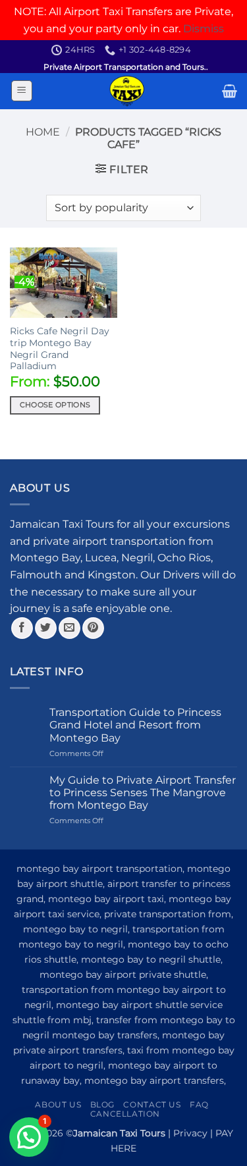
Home (43, 132)
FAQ (199, 1104)
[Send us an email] (69, 628)
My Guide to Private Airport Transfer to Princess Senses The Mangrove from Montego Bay (142, 792)
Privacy (190, 1133)
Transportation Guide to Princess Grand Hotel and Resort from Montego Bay (135, 725)
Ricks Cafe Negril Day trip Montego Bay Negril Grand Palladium (59, 348)
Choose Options (55, 404)
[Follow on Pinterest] (93, 628)
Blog (102, 1104)
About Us (58, 1104)
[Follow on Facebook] (22, 628)
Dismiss (203, 28)
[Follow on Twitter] (46, 628)
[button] (21, 90)
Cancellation (125, 1114)
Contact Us (151, 1104)
